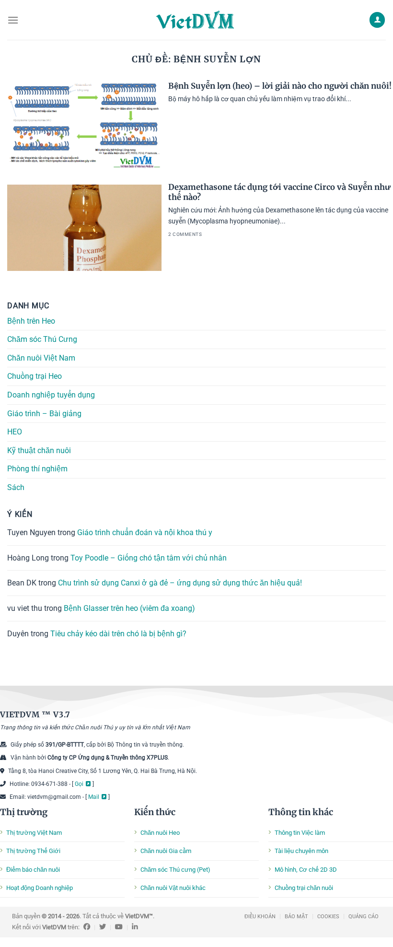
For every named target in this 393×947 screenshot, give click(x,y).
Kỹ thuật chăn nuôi (39, 450)
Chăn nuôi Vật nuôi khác (173, 887)
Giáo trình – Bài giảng (44, 413)
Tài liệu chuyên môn (301, 850)
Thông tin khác (300, 812)
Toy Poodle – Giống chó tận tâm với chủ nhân (148, 557)
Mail (93, 797)
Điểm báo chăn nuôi (33, 869)
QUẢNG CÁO (363, 916)
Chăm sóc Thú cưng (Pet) (175, 869)
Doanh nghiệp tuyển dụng (51, 394)
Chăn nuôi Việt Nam (41, 357)
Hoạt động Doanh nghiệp (39, 887)
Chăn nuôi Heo (160, 832)
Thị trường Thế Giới (33, 850)
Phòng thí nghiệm (37, 468)
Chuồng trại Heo (34, 376)
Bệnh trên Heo (31, 320)
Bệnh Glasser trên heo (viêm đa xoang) (129, 608)
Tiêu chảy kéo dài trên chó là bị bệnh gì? (118, 633)
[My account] (377, 20)
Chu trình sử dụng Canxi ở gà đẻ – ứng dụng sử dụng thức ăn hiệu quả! (180, 582)
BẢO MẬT (296, 916)
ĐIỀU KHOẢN (260, 916)
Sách (15, 487)
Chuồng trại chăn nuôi (304, 887)
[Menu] (13, 20)
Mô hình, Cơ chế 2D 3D (306, 869)
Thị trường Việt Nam (34, 832)
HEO (14, 431)
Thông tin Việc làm (300, 832)
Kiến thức (154, 812)
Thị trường (23, 812)
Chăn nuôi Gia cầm (165, 850)
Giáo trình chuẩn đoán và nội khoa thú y (144, 532)
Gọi (79, 784)
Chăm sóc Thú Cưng (42, 339)
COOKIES (328, 916)
